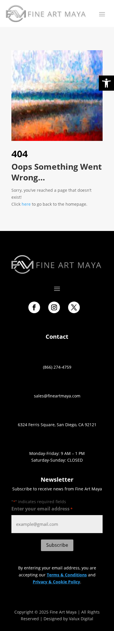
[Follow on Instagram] (54, 307)
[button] (106, 83)
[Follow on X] (74, 307)
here (26, 204)
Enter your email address (41, 508)
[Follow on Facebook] (34, 307)
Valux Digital (81, 618)
